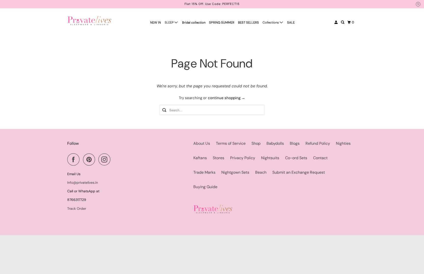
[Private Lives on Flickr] (115, 159)
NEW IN (155, 22)
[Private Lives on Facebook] (74, 159)
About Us (201, 143)
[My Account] (336, 22)
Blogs (295, 143)
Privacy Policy (242, 157)
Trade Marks (204, 172)
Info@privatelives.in (82, 182)
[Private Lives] (89, 20)
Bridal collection (193, 22)
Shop (256, 143)
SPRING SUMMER (221, 22)
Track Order (76, 208)
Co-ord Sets (296, 157)
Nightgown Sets (235, 172)
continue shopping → (226, 97)
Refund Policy (317, 143)
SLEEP (169, 22)
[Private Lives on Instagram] (105, 159)
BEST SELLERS (248, 22)
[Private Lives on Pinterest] (90, 159)
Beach (260, 172)
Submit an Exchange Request (298, 172)
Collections (271, 22)
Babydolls (275, 143)
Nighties (343, 143)
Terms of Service (231, 143)
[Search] (343, 22)
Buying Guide (205, 186)
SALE (291, 22)
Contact (320, 157)
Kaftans (200, 157)
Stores (218, 157)
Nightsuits (270, 157)
